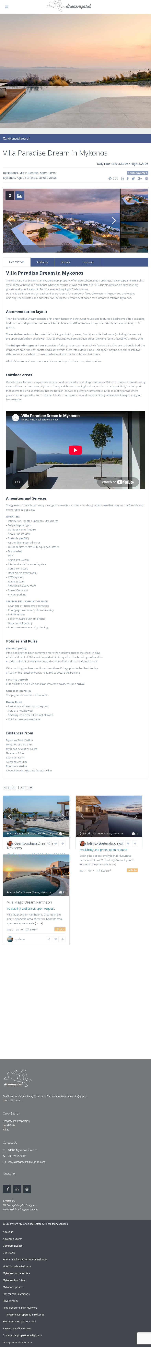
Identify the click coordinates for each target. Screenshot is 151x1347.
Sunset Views (48, 178)
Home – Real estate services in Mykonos (25, 1259)
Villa (22, 173)
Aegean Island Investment (17, 1328)
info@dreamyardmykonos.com (26, 1162)
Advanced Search (12, 1239)
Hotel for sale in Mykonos (17, 1266)
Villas (6, 1129)
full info (132, 870)
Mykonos (9, 178)
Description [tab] (17, 262)
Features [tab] (88, 262)
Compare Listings (12, 1245)
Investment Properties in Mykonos (25, 1314)
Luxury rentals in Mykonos (17, 1342)
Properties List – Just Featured (19, 1321)
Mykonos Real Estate (14, 1280)
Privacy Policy (10, 1301)
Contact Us (9, 1252)
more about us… (13, 1100)
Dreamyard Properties (16, 1121)
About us (8, 1232)
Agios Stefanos (27, 178)
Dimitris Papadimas (26, 843)
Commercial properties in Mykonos (22, 1335)
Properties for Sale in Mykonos (20, 1307)
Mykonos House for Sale (16, 1273)
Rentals (33, 173)
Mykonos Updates (13, 1287)
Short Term (48, 173)
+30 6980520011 (17, 1156)
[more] (112, 864)
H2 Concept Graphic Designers (20, 1205)
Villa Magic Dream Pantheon (29, 902)
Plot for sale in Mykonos (16, 1294)
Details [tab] (65, 262)
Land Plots (9, 1125)
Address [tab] (42, 262)
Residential (10, 173)
